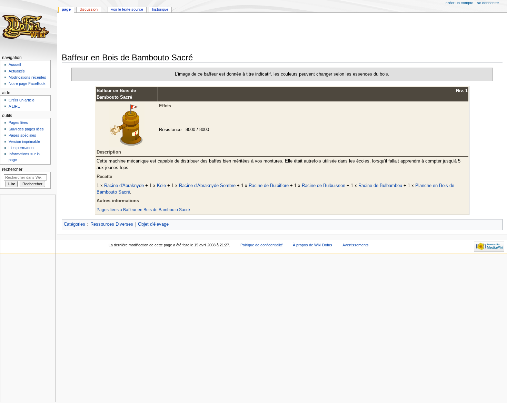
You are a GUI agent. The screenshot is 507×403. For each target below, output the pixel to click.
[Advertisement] (187, 33)
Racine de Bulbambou (380, 185)
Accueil (15, 64)
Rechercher (12, 169)
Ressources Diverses (111, 224)
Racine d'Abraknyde (124, 185)
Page (66, 9)
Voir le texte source (127, 9)
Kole (161, 185)
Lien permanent (21, 148)
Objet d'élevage (153, 224)
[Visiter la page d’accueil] (26, 26)
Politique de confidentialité (261, 245)
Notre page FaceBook (27, 83)
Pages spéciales (22, 135)
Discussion (89, 9)
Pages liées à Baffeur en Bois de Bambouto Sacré (143, 209)
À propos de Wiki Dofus (312, 245)
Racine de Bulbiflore (269, 185)
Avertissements (355, 245)
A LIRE (14, 106)
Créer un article (21, 100)
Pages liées (18, 122)
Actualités (17, 71)
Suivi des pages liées (26, 129)
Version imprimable (24, 141)
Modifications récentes (27, 77)
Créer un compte (459, 3)
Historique (160, 9)
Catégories (74, 224)
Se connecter (488, 3)
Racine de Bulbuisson (323, 185)
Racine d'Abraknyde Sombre (207, 185)
